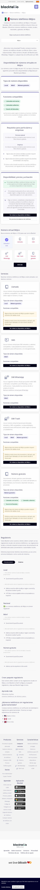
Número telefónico (15, 13)
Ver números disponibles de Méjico (20, 215)
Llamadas (21, 754)
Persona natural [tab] (8, 562)
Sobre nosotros (16, 850)
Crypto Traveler (7, 776)
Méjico (24, 13)
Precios (7, 763)
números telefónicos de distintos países (14, 696)
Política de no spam (27, 853)
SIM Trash (21, 768)
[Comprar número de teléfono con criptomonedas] (20, 862)
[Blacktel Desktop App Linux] (20, 808)
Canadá (9, 719)
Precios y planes (7, 796)
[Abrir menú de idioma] (37, 1)
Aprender (7, 850)
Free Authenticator (7, 773)
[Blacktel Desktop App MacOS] (20, 804)
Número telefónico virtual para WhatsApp (15, 390)
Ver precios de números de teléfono (20, 219)
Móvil (13, 85)
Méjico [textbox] (19, 40)
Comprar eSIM (7, 760)
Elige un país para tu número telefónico (20, 37)
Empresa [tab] (20, 562)
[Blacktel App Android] (20, 792)
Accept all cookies (18, 887)
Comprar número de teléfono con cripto (7, 820)
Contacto (26, 850)
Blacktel (5, 13)
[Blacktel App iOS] (20, 796)
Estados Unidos (11, 716)
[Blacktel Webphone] (20, 787)
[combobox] (20, 40)
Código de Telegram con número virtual (7, 806)
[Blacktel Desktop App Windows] (20, 800)
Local (6, 85)
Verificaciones (32, 754)
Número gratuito (23, 85)
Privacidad (34, 850)
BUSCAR (20, 265)
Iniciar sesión (12, 1)
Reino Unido (10, 722)
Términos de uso (13, 853)
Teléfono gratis (7, 766)
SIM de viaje (32, 763)
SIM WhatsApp (21, 766)
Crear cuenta (20, 1)
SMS (21, 757)
